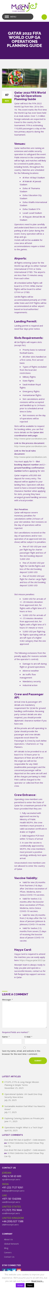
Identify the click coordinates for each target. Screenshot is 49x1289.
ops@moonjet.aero (11, 1179)
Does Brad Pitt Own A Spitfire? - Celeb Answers (24, 1139)
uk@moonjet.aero (10, 1224)
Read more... (37, 1281)
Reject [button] (29, 1285)
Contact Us (9, 1256)
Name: (6, 1036)
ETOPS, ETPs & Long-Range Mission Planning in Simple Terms (21, 1083)
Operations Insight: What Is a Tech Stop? (23, 1127)
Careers (8, 1252)
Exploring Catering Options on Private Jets (24, 1118)
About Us (8, 1239)
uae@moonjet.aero (11, 1202)
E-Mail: (28, 1036)
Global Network (11, 1243)
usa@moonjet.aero (11, 1213)
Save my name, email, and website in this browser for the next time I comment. (21, 1052)
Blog (6, 1248)
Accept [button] (20, 1285)
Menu (13, 16)
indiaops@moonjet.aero (13, 1190)
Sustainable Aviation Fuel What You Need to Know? (24, 1108)
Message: (7, 999)
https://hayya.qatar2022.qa (32, 960)
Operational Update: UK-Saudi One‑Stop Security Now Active (23, 1095)
